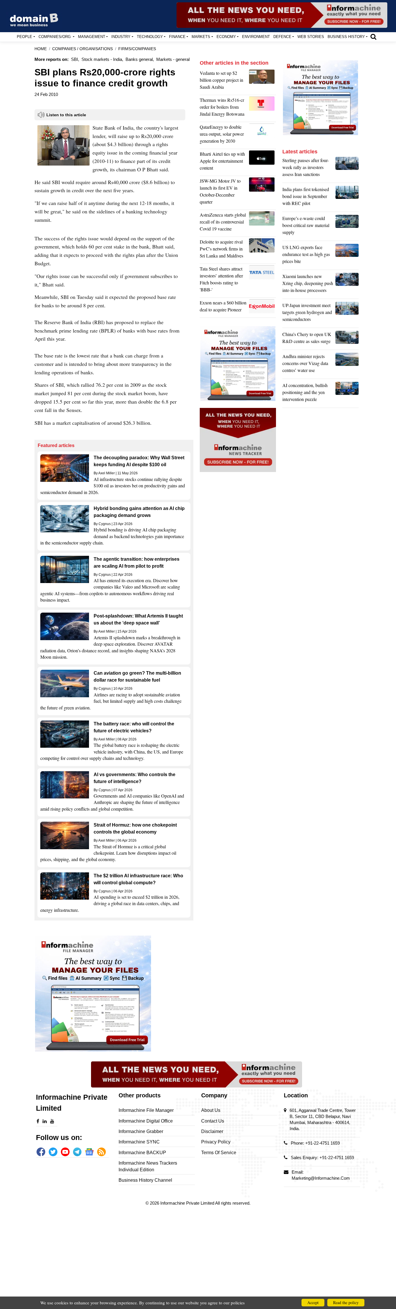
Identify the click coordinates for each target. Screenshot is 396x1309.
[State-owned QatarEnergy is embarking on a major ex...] (262, 135)
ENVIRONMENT (256, 37)
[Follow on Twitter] (53, 1152)
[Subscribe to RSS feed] (101, 1152)
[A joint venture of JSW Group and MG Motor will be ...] (262, 192)
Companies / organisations (82, 49)
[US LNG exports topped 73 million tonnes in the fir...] (347, 256)
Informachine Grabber (141, 1131)
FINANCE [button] (177, 37)
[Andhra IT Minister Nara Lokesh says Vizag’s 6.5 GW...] (347, 365)
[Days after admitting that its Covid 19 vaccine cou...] (262, 223)
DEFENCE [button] (282, 37)
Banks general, (140, 59)
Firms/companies (137, 49)
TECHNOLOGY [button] (150, 37)
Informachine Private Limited (187, 1203)
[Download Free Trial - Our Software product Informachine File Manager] (114, 994)
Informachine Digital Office (146, 1121)
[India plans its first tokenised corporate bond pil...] (347, 198)
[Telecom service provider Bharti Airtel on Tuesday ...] (262, 162)
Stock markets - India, (102, 59)
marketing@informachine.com (321, 1178)
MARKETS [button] (201, 37)
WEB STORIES (310, 37)
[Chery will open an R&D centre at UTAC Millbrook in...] (347, 339)
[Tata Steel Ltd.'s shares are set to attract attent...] (262, 280)
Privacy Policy (215, 1141)
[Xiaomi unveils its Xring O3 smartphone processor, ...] (347, 285)
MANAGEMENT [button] (91, 37)
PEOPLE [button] (24, 37)
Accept (313, 1302)
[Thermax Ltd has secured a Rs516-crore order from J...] (262, 108)
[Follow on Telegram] (77, 1152)
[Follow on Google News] (89, 1152)
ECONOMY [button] (226, 37)
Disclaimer (212, 1131)
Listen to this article (66, 114)
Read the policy (346, 1302)
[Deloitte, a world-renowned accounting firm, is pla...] (262, 250)
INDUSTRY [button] (120, 37)
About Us (210, 1110)
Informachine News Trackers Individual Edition (148, 1166)
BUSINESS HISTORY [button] (346, 37)
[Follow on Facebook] (41, 1152)
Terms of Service (218, 1152)
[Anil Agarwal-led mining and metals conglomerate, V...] (262, 81)
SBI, (75, 59)
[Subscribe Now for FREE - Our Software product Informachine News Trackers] (282, 15)
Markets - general (173, 59)
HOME (40, 49)
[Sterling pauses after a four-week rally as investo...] (347, 169)
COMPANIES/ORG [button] (55, 37)
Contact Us (212, 1121)
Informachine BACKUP (142, 1152)
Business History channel (145, 1180)
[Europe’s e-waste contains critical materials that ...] (347, 227)
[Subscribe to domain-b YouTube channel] (65, 1152)
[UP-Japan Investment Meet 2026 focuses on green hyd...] (347, 314)
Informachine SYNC (139, 1141)
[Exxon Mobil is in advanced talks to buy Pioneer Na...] (262, 307)
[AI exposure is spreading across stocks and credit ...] (347, 394)
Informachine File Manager (146, 1110)
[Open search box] (373, 36)
